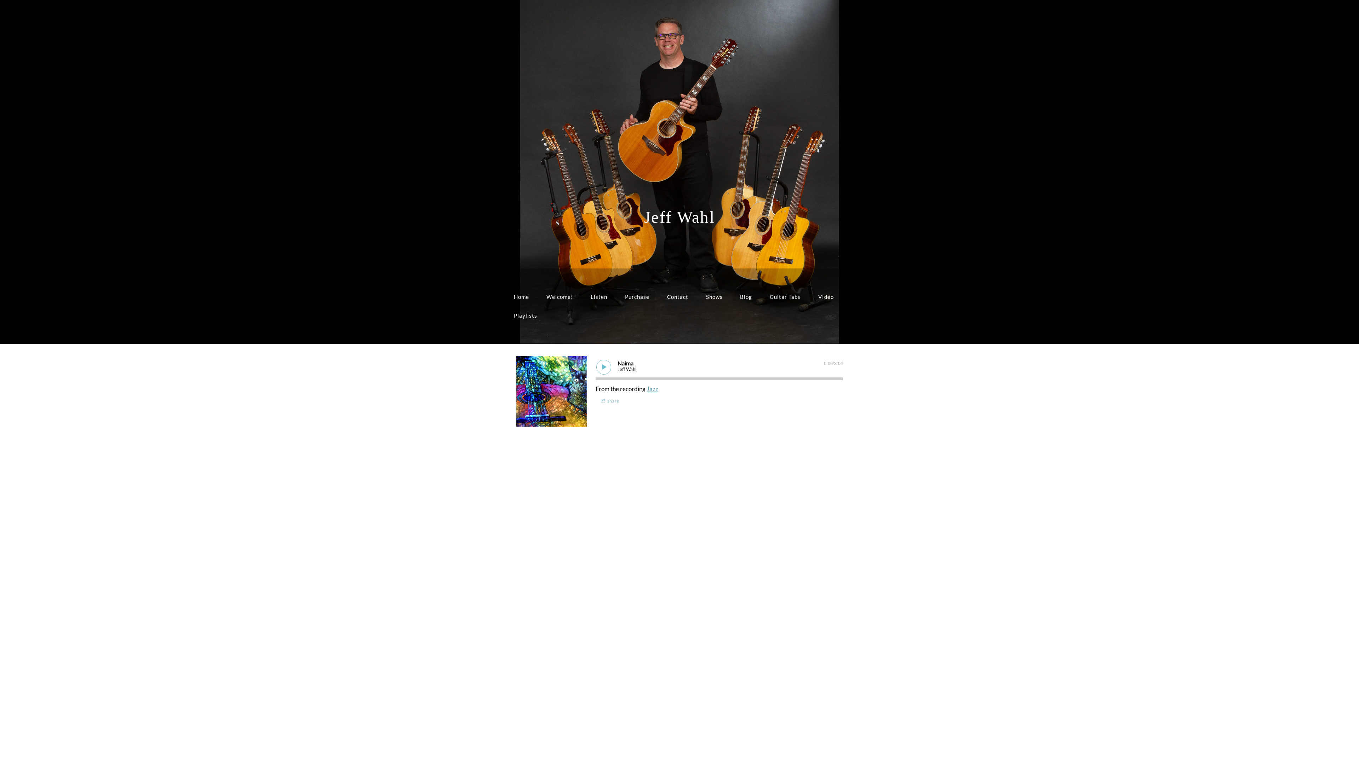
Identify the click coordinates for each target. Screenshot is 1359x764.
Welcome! (559, 297)
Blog (746, 297)
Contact (677, 297)
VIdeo (826, 297)
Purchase (637, 297)
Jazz (652, 389)
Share (613, 401)
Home (521, 297)
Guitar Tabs (785, 297)
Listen (599, 297)
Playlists (525, 315)
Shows (714, 297)
